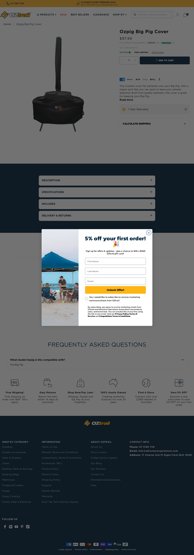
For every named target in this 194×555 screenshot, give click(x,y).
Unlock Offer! (115, 290)
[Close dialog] (148, 232)
